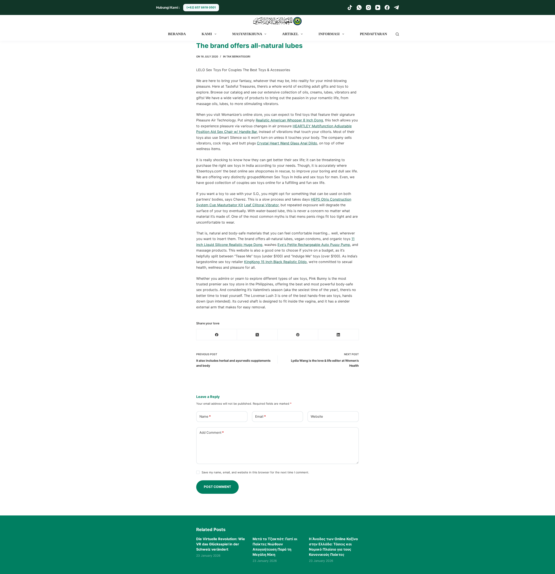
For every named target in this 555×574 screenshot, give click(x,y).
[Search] (397, 34)
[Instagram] (368, 7)
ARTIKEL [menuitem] (290, 34)
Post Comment (217, 487)
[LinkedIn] (338, 334)
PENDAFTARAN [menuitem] (373, 34)
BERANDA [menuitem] (177, 34)
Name (205, 416)
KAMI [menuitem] (207, 34)
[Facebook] (387, 7)
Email (260, 416)
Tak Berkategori (238, 56)
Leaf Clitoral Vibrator (261, 205)
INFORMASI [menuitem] (329, 34)
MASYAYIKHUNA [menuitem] (247, 34)
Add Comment (211, 432)
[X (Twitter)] (257, 334)
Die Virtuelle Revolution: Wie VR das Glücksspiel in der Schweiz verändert (220, 544)
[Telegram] (396, 7)
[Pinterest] (298, 334)
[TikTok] (349, 7)
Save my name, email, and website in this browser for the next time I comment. (255, 472)
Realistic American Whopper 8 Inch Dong (289, 120)
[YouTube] (377, 7)
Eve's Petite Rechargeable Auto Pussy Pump (314, 244)
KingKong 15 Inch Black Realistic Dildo (275, 262)
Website (317, 416)
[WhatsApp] (359, 7)
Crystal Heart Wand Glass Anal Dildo (287, 143)
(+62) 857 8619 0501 (201, 7)
